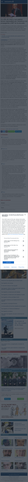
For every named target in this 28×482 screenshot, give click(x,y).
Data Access (14, 267)
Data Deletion (6, 267)
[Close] (25, 215)
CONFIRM (8, 262)
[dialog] (14, 241)
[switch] (23, 241)
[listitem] (14, 238)
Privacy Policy (21, 267)
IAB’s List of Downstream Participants (15, 234)
